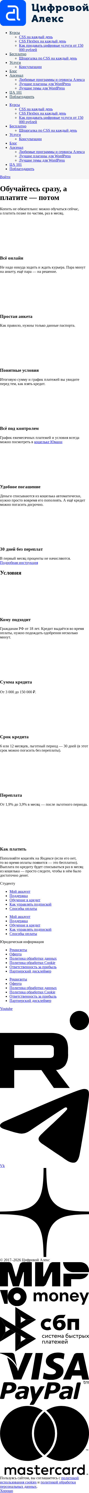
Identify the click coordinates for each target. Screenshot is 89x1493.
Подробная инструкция (19, 563)
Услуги (15, 62)
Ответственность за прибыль (32, 967)
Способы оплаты (23, 909)
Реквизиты (18, 950)
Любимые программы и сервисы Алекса (52, 80)
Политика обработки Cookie (32, 963)
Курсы (14, 33)
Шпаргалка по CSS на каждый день (48, 58)
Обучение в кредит (24, 900)
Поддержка (18, 896)
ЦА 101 (15, 92)
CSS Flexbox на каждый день (42, 41)
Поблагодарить (21, 97)
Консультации (30, 67)
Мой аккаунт (19, 891)
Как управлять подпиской (30, 904)
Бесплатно (17, 54)
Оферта (15, 954)
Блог (13, 71)
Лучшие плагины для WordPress (45, 84)
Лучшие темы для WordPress (42, 88)
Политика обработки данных (33, 958)
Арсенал (16, 75)
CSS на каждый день (36, 37)
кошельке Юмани (48, 442)
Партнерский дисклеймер (30, 971)
